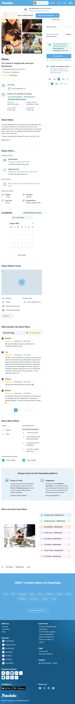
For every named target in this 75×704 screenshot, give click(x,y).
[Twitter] (44, 688)
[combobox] (22, 217)
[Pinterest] (53, 688)
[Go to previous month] (29, 223)
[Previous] (12, 410)
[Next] (32, 410)
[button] (58, 47)
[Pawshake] (7, 3)
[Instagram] (49, 688)
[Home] (2, 567)
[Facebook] (40, 688)
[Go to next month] (33, 223)
